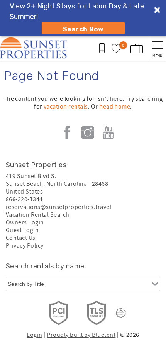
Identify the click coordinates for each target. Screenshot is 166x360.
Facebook (67, 132)
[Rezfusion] (120, 313)
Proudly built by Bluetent (81, 335)
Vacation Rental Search (37, 215)
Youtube (108, 132)
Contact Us (21, 238)
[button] (83, 18)
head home (114, 106)
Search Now (83, 29)
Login (34, 335)
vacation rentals (66, 106)
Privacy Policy (25, 246)
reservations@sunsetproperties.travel (58, 207)
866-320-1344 (24, 199)
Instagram (87, 132)
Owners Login (25, 222)
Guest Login (22, 230)
